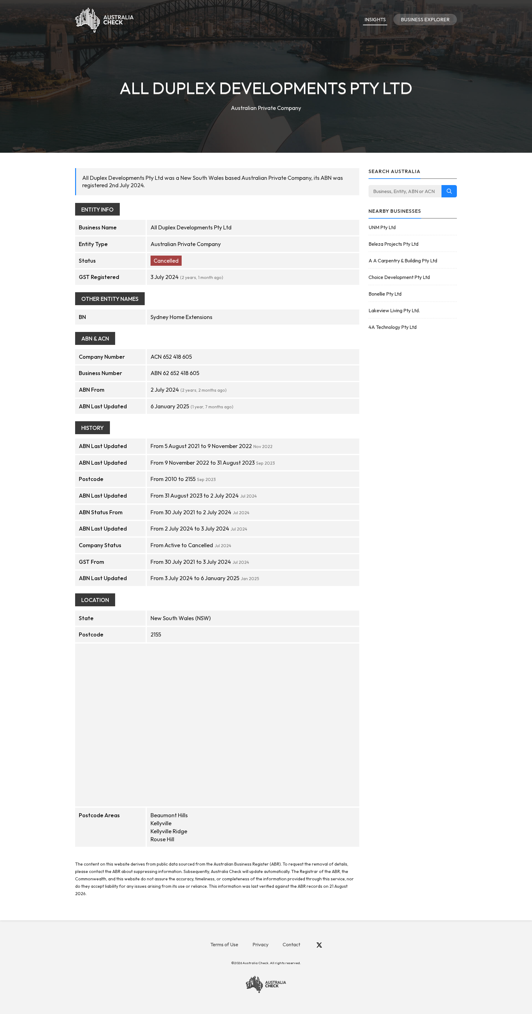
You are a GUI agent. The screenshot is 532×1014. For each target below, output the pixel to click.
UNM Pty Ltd (382, 227)
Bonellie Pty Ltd (385, 294)
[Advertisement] (413, 433)
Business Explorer (425, 19)
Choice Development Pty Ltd (399, 277)
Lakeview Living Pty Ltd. (394, 310)
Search (449, 191)
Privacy (260, 944)
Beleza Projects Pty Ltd (393, 244)
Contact (291, 944)
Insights (375, 19)
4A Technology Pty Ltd (393, 327)
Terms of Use (224, 944)
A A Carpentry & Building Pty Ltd (403, 260)
